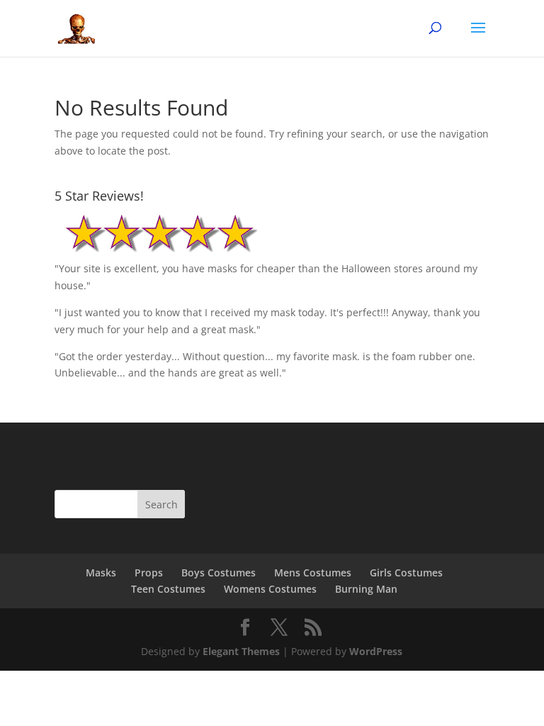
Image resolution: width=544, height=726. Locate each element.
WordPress (375, 651)
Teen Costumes (168, 589)
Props (149, 572)
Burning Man (366, 589)
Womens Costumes (270, 589)
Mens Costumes (312, 572)
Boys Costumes (218, 572)
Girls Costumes (406, 572)
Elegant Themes (241, 651)
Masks (101, 572)
